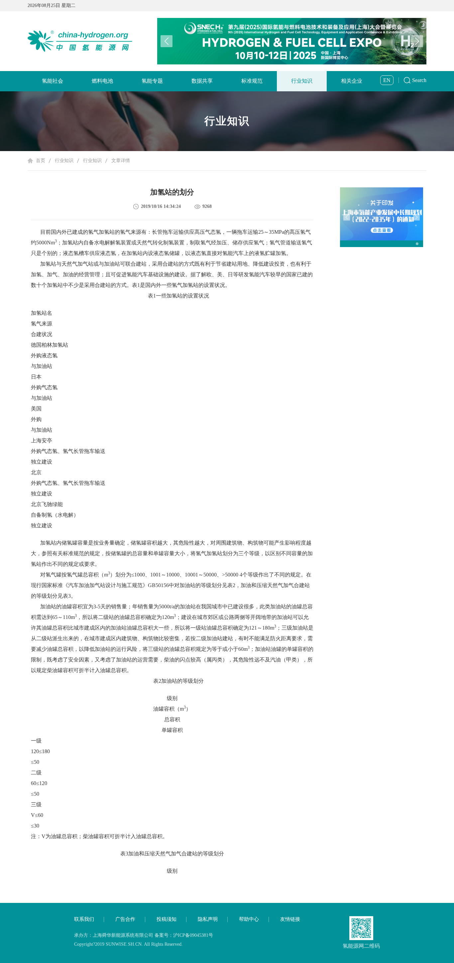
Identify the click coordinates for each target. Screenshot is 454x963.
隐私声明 (208, 919)
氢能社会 (52, 81)
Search (419, 80)
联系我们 (84, 919)
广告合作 (125, 919)
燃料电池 (102, 81)
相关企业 (351, 81)
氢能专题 (152, 81)
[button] (417, 41)
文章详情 (120, 160)
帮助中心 (249, 919)
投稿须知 (166, 919)
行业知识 (301, 81)
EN (387, 80)
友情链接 (290, 919)
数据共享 (202, 81)
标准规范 (252, 81)
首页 (40, 160)
